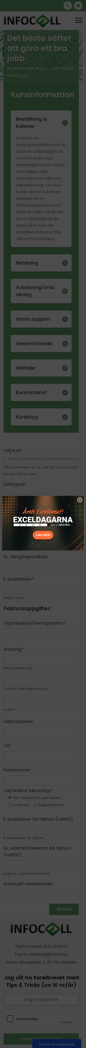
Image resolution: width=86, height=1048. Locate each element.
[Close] (79, 499)
